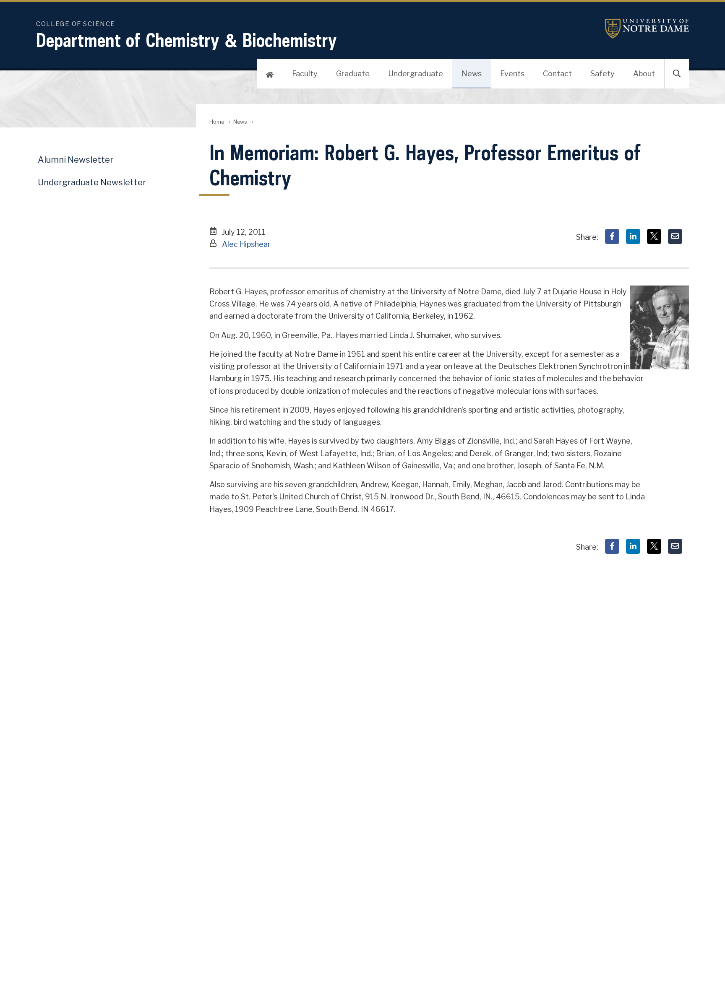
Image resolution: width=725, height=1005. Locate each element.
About (644, 73)
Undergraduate (415, 73)
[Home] (270, 73)
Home (216, 122)
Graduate (353, 73)
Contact (557, 73)
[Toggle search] (677, 73)
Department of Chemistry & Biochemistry (186, 40)
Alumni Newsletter (75, 160)
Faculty (305, 73)
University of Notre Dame (647, 29)
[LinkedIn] (633, 236)
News (472, 73)
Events (512, 73)
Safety (602, 73)
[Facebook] (612, 236)
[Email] (675, 236)
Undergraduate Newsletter (92, 182)
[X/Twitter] (654, 236)
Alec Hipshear (246, 244)
